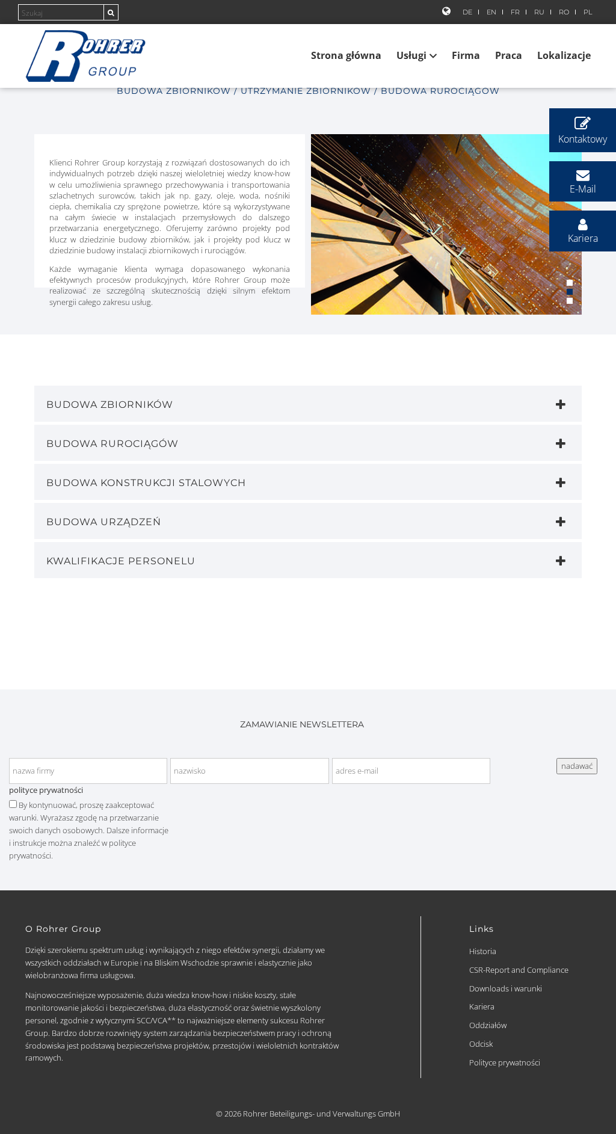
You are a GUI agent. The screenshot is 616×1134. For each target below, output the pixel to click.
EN (491, 12)
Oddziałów (488, 1025)
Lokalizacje (564, 55)
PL (588, 12)
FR (515, 12)
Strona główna (346, 55)
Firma (466, 55)
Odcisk (481, 1043)
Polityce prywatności (504, 1062)
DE (467, 12)
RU (539, 12)
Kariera (481, 1006)
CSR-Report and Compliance (518, 969)
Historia (482, 951)
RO (564, 12)
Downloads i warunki (505, 988)
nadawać (577, 765)
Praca (508, 55)
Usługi (411, 55)
